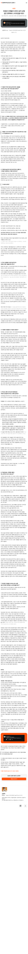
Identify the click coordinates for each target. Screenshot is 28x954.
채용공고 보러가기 (14, 778)
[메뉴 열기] (26, 3)
